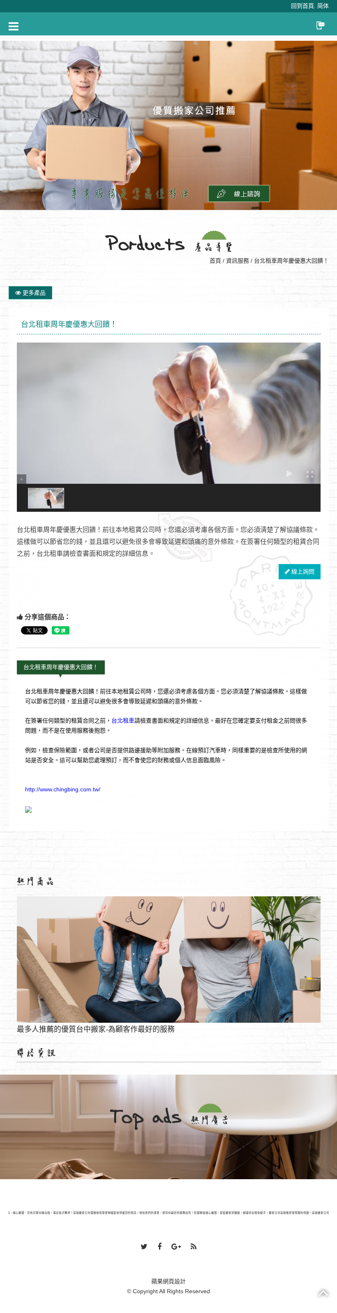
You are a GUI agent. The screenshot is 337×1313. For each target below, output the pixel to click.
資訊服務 (237, 260)
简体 (323, 5)
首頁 (215, 260)
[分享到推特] (144, 1247)
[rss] (193, 1247)
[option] (168, 125)
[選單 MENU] (13, 26)
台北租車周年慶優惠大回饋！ (60, 667)
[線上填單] (239, 193)
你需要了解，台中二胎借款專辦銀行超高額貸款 (168, 997)
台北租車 (122, 720)
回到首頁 (302, 5)
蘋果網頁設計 (168, 1281)
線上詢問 (302, 571)
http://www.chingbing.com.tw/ (62, 789)
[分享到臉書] (159, 1247)
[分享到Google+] (176, 1247)
